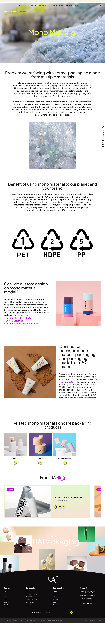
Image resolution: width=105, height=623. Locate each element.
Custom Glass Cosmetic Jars (19, 318)
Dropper (6, 602)
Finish (54, 594)
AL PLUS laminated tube (68, 497)
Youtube (74, 550)
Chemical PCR (30, 602)
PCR (27, 591)
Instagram (34, 550)
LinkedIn (47, 550)
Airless (6, 599)
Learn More (61, 506)
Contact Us (84, 588)
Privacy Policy (59, 620)
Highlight (55, 599)
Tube (5, 596)
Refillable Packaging (31, 594)
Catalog (33, 5)
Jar (40, 458)
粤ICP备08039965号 (41, 620)
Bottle (15, 458)
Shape (55, 602)
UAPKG (61, 5)
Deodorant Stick (64, 458)
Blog (76, 5)
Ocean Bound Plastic (31, 599)
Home (5, 11)
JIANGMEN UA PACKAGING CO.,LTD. (18, 620)
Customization (52, 5)
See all (6, 605)
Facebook (60, 550)
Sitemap (86, 620)
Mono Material (23, 11)
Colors (55, 591)
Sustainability (42, 5)
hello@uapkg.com (89, 598)
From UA (52, 477)
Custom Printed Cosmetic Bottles (22, 323)
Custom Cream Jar (14, 320)
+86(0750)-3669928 (89, 595)
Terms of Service (51, 620)
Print (54, 596)
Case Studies (69, 5)
